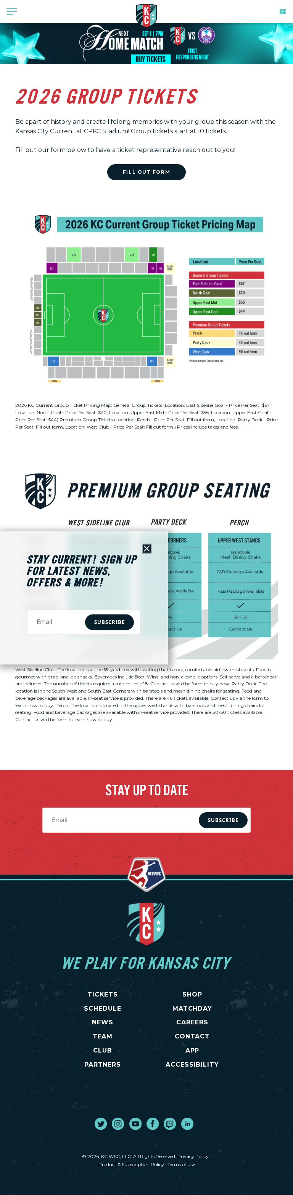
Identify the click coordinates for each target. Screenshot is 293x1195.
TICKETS (102, 994)
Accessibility (192, 1064)
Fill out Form (146, 172)
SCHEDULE (102, 1008)
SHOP (192, 994)
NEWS (102, 1022)
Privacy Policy (193, 1156)
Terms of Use (181, 1164)
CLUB (102, 1050)
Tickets (282, 11)
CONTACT (192, 1036)
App (192, 1050)
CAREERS (192, 1022)
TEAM (103, 1036)
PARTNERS (102, 1064)
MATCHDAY (192, 1008)
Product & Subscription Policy (131, 1164)
